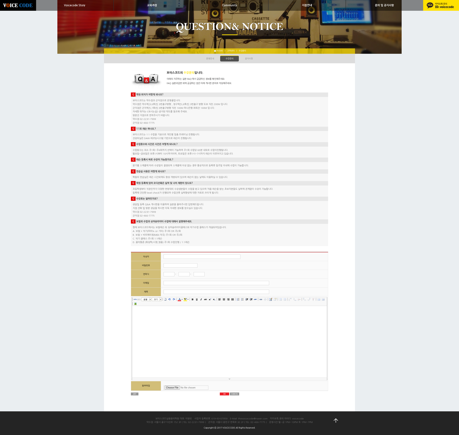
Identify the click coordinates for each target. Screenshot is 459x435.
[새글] (165, 299)
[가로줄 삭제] (299, 299)
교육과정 (152, 5)
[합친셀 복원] (323, 299)
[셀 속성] (280, 299)
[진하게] (192, 299)
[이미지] (135, 303)
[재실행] (174, 299)
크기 (156, 299)
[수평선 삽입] (255, 299)
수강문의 (229, 59)
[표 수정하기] (275, 299)
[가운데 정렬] (224, 299)
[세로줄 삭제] (313, 299)
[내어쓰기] (247, 299)
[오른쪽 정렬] (228, 299)
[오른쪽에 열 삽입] (309, 299)
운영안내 (210, 59)
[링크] (261, 299)
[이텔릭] (201, 299)
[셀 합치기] (319, 299)
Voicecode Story (74, 5)
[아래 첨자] (214, 299)
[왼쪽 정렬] (219, 299)
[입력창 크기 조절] (229, 379)
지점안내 (307, 5)
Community (229, 5)
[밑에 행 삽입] (295, 299)
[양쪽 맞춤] (232, 299)
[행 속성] (285, 299)
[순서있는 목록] (238, 299)
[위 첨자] (210, 299)
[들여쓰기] (251, 299)
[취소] (169, 299)
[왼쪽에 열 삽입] (304, 299)
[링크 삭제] (265, 299)
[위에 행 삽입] (290, 299)
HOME (220, 51)
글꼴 (145, 299)
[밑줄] (197, 299)
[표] (271, 299)
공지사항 (249, 59)
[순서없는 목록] (242, 299)
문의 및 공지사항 (384, 5)
